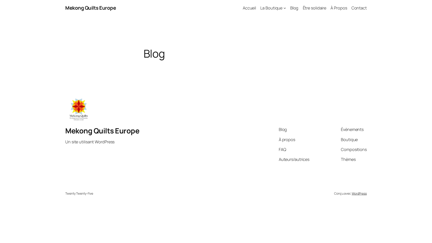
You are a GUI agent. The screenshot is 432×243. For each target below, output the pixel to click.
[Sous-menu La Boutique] (285, 8)
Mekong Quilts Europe (90, 7)
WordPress (359, 193)
